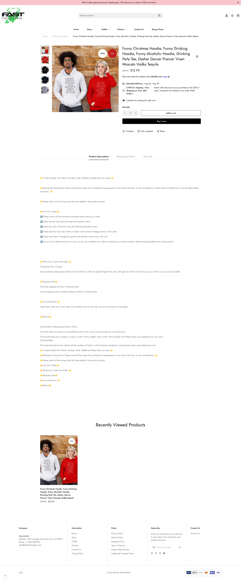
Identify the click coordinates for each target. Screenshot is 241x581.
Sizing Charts (157, 29)
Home (76, 29)
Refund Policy (117, 537)
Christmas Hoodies (60, 36)
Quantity (126, 107)
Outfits (104, 29)
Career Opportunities (120, 549)
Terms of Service (118, 545)
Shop (89, 29)
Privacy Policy (117, 533)
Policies (120, 29)
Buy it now (161, 121)
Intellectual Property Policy (122, 553)
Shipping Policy (118, 541)
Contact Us (139, 29)
